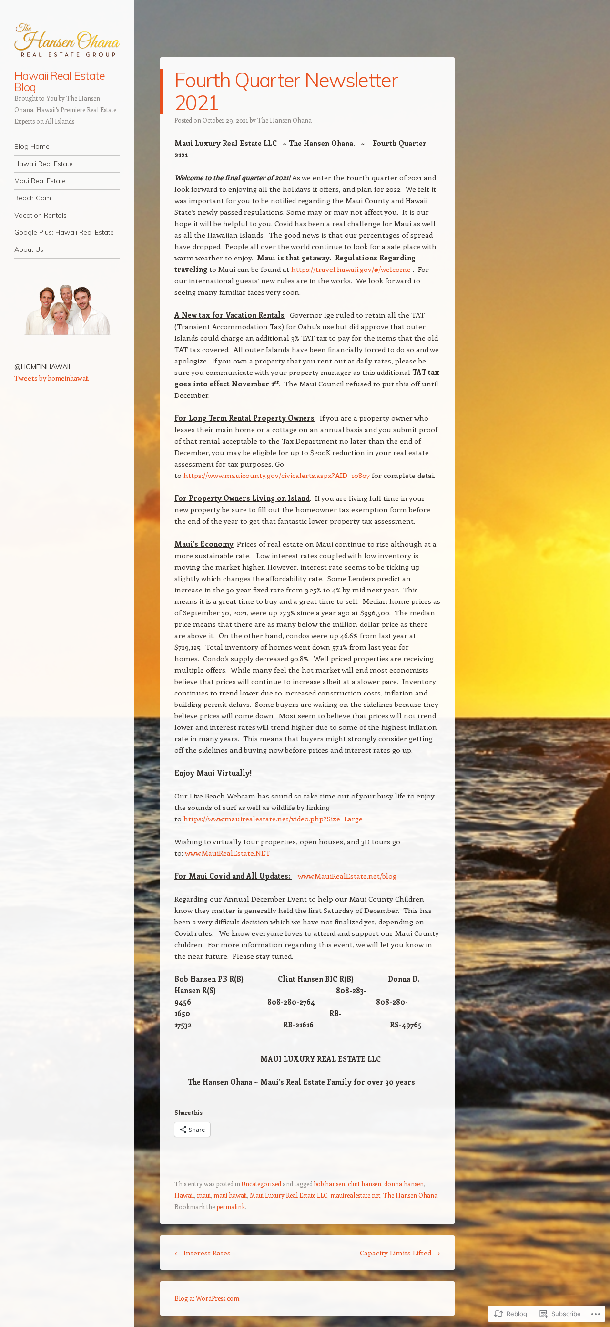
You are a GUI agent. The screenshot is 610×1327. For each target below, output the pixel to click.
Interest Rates (202, 1252)
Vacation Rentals (40, 215)
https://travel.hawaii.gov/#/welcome (351, 269)
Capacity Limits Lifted (400, 1252)
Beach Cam (32, 198)
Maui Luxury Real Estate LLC (288, 1195)
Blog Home (32, 146)
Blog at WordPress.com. (207, 1298)
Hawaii (184, 1195)
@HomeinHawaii (42, 367)
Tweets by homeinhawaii (51, 378)
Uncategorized (261, 1184)
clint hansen (364, 1184)
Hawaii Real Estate (43, 163)
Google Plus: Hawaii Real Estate (64, 232)
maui (204, 1195)
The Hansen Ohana (284, 120)
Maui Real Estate (40, 180)
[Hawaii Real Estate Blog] (67, 40)
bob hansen (329, 1184)
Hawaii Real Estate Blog (59, 81)
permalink (230, 1207)
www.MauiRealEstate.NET (227, 853)
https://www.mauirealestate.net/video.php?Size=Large (273, 818)
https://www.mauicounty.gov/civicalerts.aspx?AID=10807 (276, 475)
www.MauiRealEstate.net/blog (347, 876)
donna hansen (404, 1184)
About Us (28, 249)
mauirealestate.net (355, 1195)
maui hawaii (230, 1195)
